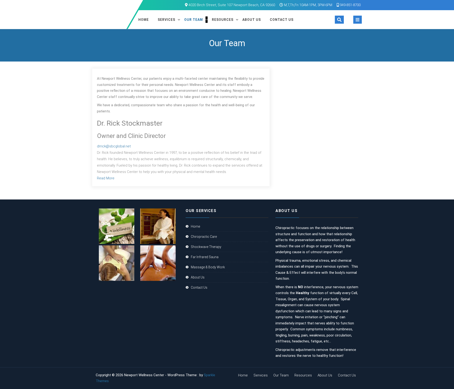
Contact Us (281, 20)
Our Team (193, 20)
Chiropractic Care (204, 237)
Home (143, 20)
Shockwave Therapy (206, 247)
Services (166, 20)
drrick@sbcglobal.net (114, 146)
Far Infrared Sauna (204, 257)
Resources (222, 20)
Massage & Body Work (208, 267)
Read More (105, 178)
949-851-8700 (350, 5)
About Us (251, 20)
